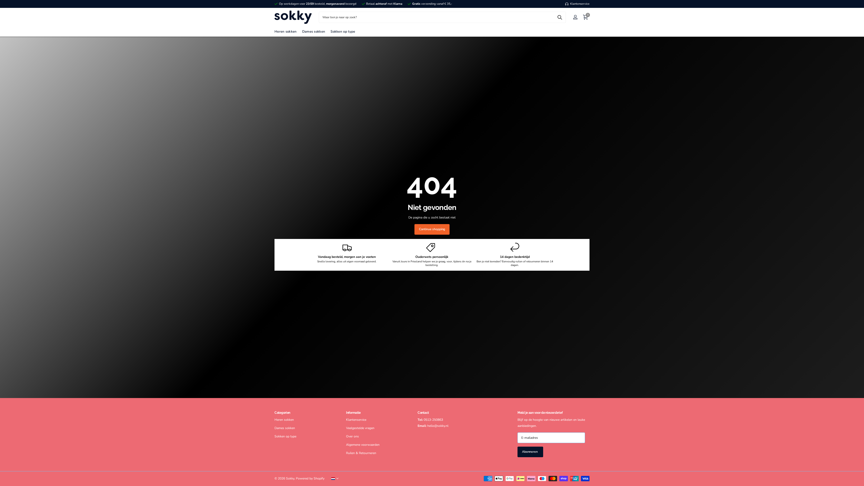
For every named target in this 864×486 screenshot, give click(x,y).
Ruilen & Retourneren (361, 453)
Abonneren (530, 452)
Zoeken (560, 17)
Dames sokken (313, 31)
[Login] (575, 17)
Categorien (282, 412)
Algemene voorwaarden (363, 445)
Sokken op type (343, 31)
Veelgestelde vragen (360, 428)
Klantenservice (356, 420)
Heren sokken (285, 31)
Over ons (352, 436)
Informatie (353, 412)
